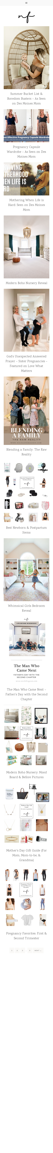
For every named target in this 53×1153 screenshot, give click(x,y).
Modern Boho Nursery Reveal (26, 283)
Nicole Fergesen (26, 17)
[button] (26, 3)
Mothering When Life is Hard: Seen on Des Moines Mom (26, 205)
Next (38, 950)
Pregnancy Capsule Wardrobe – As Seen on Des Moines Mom (26, 152)
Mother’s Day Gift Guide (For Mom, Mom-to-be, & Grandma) (26, 855)
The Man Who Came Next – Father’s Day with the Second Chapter (26, 694)
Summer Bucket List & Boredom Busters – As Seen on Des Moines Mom (26, 99)
